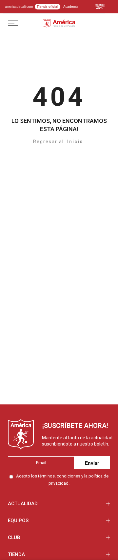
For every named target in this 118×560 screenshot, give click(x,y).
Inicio (75, 141)
